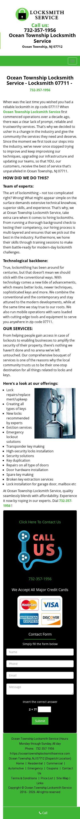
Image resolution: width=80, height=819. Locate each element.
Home (20, 763)
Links (40, 783)
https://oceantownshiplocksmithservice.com (40, 753)
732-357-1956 (40, 30)
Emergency (35, 768)
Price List (47, 778)
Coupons (52, 768)
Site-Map (62, 778)
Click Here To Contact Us (40, 521)
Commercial (55, 763)
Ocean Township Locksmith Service (31, 112)
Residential (35, 763)
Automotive (16, 768)
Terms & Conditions (24, 778)
